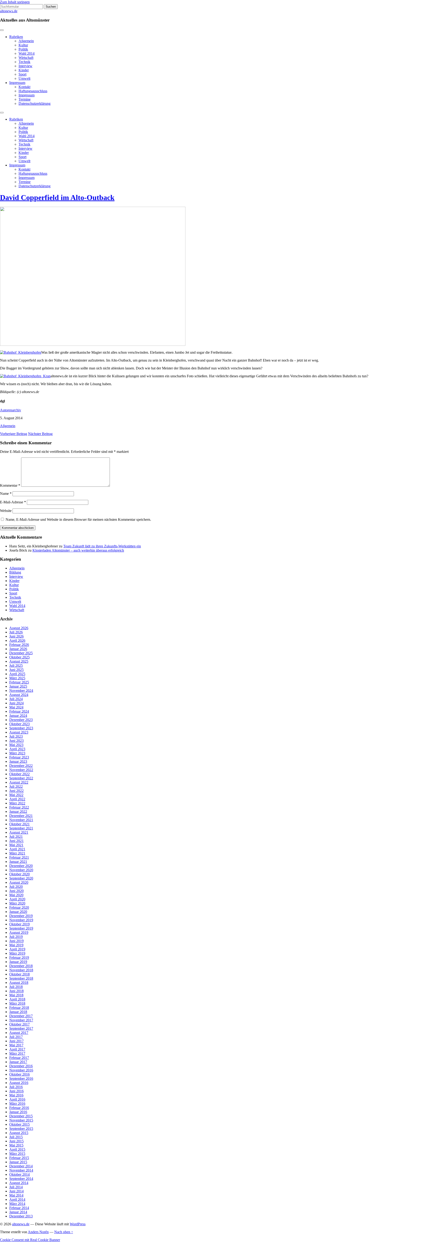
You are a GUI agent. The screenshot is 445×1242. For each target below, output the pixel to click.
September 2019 (21, 928)
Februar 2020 (19, 907)
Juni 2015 (16, 1141)
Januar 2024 (18, 716)
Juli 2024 (16, 699)
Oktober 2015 (19, 1124)
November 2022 (21, 770)
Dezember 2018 (21, 966)
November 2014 (21, 1170)
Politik (23, 49)
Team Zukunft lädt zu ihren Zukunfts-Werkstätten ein (102, 546)
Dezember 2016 (21, 1066)
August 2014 (18, 1183)
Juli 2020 (16, 887)
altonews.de (8, 11)
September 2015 (21, 1129)
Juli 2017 (16, 1037)
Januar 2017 (18, 1062)
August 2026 (18, 628)
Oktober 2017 (19, 1024)
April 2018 (17, 999)
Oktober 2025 (19, 657)
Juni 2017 (16, 1041)
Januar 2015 (18, 1162)
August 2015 (18, 1133)
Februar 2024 (19, 711)
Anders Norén (38, 1232)
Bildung (15, 572)
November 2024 (21, 690)
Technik (24, 62)
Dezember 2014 (21, 1166)
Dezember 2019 (21, 916)
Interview (25, 66)
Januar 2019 (18, 962)
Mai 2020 (16, 895)
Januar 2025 (18, 686)
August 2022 (18, 782)
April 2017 (17, 1049)
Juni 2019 (16, 941)
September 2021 (21, 828)
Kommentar (10, 485)
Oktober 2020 (19, 874)
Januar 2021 (18, 862)
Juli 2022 (16, 786)
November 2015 (21, 1120)
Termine (25, 99)
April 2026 (17, 640)
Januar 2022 (18, 811)
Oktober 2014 (19, 1174)
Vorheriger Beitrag (13, 434)
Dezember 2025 (21, 653)
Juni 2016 (16, 1091)
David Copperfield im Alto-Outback (57, 197)
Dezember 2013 (21, 1216)
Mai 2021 (16, 845)
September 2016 (21, 1078)
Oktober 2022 (19, 774)
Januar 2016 (18, 1112)
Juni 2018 (16, 991)
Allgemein (26, 41)
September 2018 (21, 978)
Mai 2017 (16, 1045)
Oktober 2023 (19, 724)
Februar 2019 (19, 957)
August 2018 (18, 983)
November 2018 (21, 970)
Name (6, 494)
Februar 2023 (19, 757)
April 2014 (17, 1199)
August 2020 (18, 882)
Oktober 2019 (19, 924)
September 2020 (21, 878)
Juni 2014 (16, 1191)
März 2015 (17, 1154)
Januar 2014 (18, 1212)
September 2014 (21, 1179)
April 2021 (17, 849)
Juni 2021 (16, 841)
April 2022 (17, 799)
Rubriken (16, 37)
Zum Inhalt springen (15, 2)
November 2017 (21, 1020)
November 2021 (21, 820)
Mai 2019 (16, 945)
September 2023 (21, 728)
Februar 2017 (19, 1058)
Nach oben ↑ (63, 1232)
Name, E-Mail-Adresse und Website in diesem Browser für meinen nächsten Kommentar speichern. (78, 519)
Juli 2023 (16, 736)
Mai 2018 (16, 995)
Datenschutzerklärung (35, 103)
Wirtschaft (26, 58)
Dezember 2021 (21, 816)
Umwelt (24, 78)
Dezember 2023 (21, 720)
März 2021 (17, 853)
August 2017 (18, 1033)
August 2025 (18, 661)
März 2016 (17, 1103)
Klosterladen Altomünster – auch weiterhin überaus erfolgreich (78, 550)
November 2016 (21, 1070)
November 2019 (21, 920)
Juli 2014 (16, 1187)
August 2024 (18, 695)
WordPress (78, 1224)
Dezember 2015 (21, 1116)
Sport (22, 74)
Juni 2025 (16, 670)
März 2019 (17, 953)
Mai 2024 (16, 707)
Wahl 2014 (27, 53)
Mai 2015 (16, 1145)
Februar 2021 (19, 857)
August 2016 (18, 1083)
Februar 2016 (19, 1108)
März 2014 (17, 1204)
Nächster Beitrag (40, 434)
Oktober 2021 (19, 824)
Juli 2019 (16, 937)
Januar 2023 (18, 761)
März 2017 (17, 1053)
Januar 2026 (18, 649)
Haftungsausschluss (33, 91)
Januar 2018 (18, 1012)
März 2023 (17, 753)
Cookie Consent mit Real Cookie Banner (30, 1240)
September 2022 (21, 778)
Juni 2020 (16, 891)
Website (6, 511)
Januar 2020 (18, 912)
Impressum (17, 83)
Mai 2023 (16, 745)
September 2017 (21, 1028)
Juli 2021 (16, 837)
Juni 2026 (16, 636)
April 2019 (17, 949)
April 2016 (17, 1099)
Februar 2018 (19, 1008)
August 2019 (18, 932)
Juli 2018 (16, 987)
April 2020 (17, 899)
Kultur (23, 45)
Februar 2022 (19, 807)
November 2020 (21, 870)
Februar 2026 (19, 645)
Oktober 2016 (19, 1074)
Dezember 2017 (21, 1016)
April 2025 (17, 674)
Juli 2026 (16, 632)
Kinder (24, 70)
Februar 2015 (19, 1158)
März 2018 (17, 1003)
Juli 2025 (16, 665)
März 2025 (17, 678)
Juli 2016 (16, 1087)
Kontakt (24, 87)
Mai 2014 (16, 1195)
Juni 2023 (16, 741)
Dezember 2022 (21, 766)
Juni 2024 (16, 703)
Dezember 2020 (21, 866)
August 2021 (18, 832)
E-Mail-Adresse (13, 502)
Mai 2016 (16, 1095)
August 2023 (18, 732)
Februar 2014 (19, 1208)
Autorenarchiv (10, 410)
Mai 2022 (16, 795)
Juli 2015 (16, 1137)
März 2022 (17, 803)
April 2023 (17, 749)
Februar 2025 (19, 682)
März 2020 (17, 903)
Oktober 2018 (19, 974)
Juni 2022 (16, 791)
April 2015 (17, 1149)
